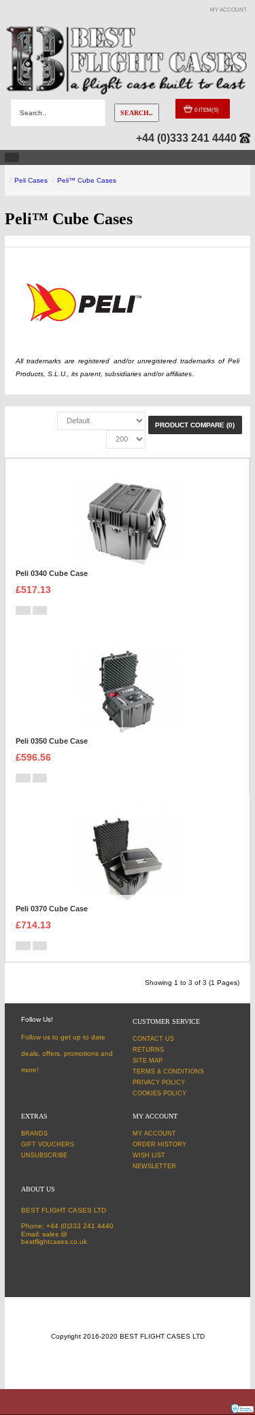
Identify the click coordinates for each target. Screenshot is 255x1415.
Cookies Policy (159, 1093)
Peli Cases (31, 180)
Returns (148, 1049)
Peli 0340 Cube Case (52, 573)
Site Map (148, 1060)
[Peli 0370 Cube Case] (127, 858)
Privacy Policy (159, 1082)
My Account (154, 1133)
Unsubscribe (44, 1155)
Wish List (149, 1155)
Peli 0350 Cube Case (52, 741)
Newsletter (154, 1166)
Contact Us (153, 1038)
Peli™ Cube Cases (86, 180)
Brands (34, 1133)
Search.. (136, 113)
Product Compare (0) (195, 425)
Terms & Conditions (168, 1071)
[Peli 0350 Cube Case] (126, 691)
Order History (159, 1144)
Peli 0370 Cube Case (52, 908)
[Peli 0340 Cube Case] (126, 523)
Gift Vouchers (47, 1144)
